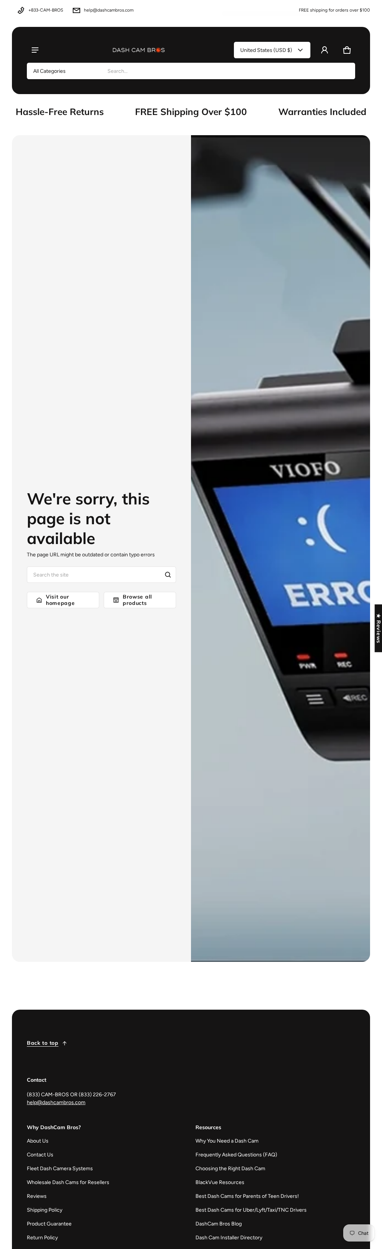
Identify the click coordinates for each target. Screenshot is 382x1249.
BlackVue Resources (219, 1182)
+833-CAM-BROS (45, 10)
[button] (347, 50)
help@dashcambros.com (109, 10)
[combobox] (228, 71)
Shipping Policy (44, 1210)
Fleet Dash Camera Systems (60, 1168)
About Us (37, 1141)
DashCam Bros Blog (218, 1224)
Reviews (37, 1196)
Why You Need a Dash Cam (227, 1141)
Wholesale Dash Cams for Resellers (68, 1182)
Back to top (43, 1043)
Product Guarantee (49, 1224)
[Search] (168, 574)
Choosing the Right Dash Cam (230, 1168)
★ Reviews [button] (378, 628)
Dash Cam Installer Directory (228, 1237)
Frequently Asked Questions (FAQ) (236, 1155)
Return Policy (42, 1237)
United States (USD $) (266, 50)
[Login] (324, 50)
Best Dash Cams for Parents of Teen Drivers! (247, 1196)
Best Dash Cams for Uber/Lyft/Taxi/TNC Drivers (251, 1210)
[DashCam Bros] (139, 50)
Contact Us (40, 1155)
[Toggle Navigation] (35, 50)
